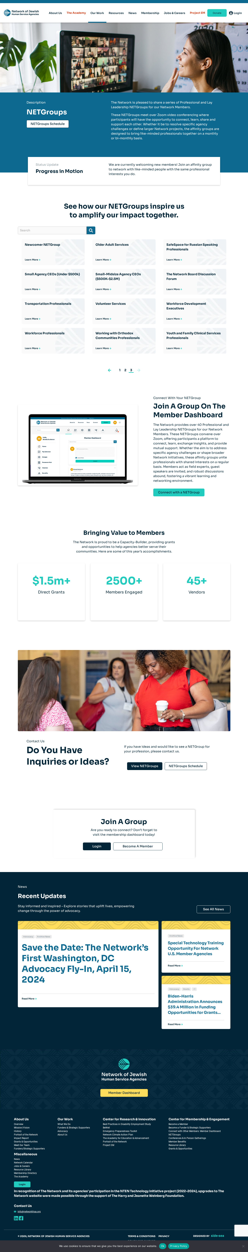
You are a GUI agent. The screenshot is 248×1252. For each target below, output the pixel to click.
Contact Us (23, 1206)
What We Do (64, 1124)
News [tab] (132, 13)
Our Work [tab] (97, 13)
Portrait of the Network (26, 1134)
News (17, 1159)
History (18, 1131)
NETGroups (175, 1134)
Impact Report (21, 1138)
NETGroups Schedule (48, 124)
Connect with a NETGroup (179, 492)
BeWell (106, 1127)
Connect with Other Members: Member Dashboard (195, 1131)
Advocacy (28, 936)
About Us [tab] (55, 13)
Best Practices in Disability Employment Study (127, 1124)
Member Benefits (177, 1141)
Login (96, 846)
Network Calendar (23, 1162)
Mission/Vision (22, 1127)
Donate (217, 12)
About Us (21, 1119)
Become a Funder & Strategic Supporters (190, 1127)
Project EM (197, 13)
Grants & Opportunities (26, 1141)
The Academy (76, 13)
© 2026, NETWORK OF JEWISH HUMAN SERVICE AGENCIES (54, 1236)
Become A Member (138, 846)
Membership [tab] (150, 13)
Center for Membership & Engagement (199, 1119)
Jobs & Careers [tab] (174, 13)
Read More (28, 998)
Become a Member (178, 1124)
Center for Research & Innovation (129, 1119)
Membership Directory (25, 1173)
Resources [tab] (116, 13)
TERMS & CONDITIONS (141, 1236)
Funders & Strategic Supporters (74, 1127)
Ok (162, 1246)
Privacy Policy (178, 1246)
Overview (18, 1124)
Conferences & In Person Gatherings (187, 1138)
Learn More (32, 259)
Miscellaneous (25, 1154)
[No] (243, 1246)
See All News (213, 909)
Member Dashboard (124, 1093)
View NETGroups (144, 766)
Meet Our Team (22, 1145)
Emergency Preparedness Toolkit (120, 1131)
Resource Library (177, 1145)
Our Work (65, 1119)
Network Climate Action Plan (118, 1134)
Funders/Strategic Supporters (29, 1148)
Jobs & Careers (22, 1166)
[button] (109, 370)
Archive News (43, 936)
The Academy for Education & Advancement (126, 1138)
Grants (186, 989)
